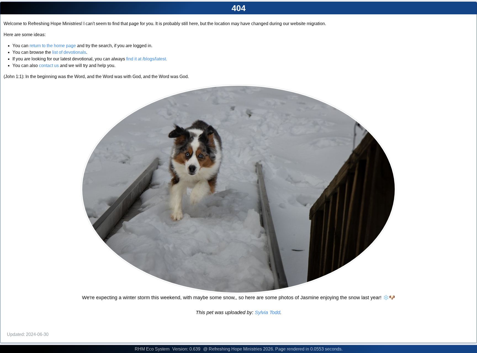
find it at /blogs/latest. (146, 59)
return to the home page (53, 45)
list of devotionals (69, 52)
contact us (49, 65)
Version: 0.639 (186, 349)
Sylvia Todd (266, 312)
